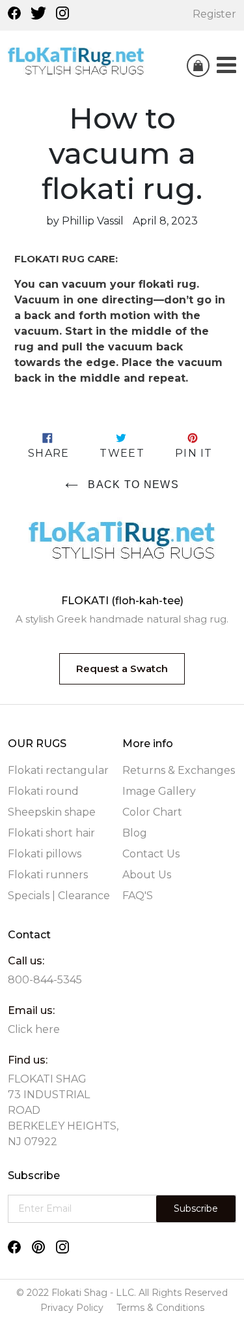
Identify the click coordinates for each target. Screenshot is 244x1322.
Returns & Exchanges (178, 770)
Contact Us (151, 854)
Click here (34, 1029)
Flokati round (43, 791)
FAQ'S (137, 895)
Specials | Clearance (59, 895)
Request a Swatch (122, 668)
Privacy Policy (71, 1308)
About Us (146, 875)
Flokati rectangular (58, 770)
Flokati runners (48, 875)
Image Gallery (159, 791)
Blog (134, 833)
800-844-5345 (45, 980)
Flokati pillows (44, 854)
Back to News (132, 484)
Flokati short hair (51, 833)
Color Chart (152, 812)
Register (214, 14)
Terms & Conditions (160, 1308)
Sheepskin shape (52, 812)
